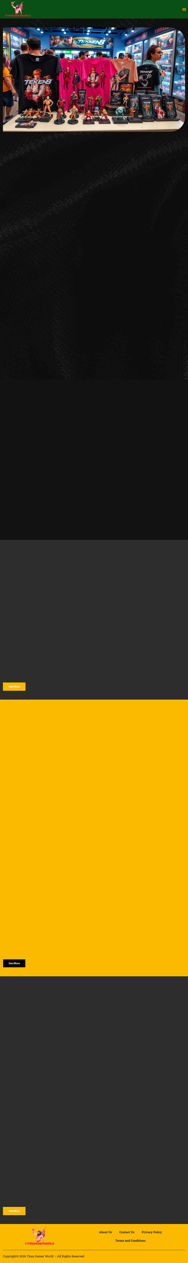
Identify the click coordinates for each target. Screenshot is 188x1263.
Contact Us (126, 1232)
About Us (105, 1232)
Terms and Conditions (130, 1240)
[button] (184, 9)
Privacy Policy (152, 1232)
